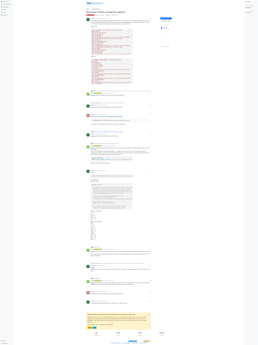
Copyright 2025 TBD (115, 343)
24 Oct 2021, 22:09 (110, 145)
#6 (150, 145)
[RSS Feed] (118, 15)
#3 (150, 105)
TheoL (92, 93)
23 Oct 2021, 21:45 (110, 93)
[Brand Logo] (95, 3)
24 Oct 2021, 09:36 (102, 105)
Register (90, 327)
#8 (150, 249)
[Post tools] (149, 87)
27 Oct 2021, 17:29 (102, 265)
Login (94, 327)
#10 (150, 280)
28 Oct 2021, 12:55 (102, 291)
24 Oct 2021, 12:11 (102, 133)
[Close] (149, 314)
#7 (150, 170)
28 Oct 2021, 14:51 (102, 301)
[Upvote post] (144, 87)
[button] (7, 341)
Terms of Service (143, 343)
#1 (150, 18)
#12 (150, 301)
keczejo (92, 18)
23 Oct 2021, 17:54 (102, 18)
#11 (150, 291)
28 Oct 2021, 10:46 (110, 280)
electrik (92, 114)
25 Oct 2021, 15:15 (102, 170)
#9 (150, 265)
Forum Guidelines (126, 343)
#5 (150, 133)
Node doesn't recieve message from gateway (111, 116)
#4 (150, 114)
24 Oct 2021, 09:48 (102, 114)
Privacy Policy (134, 343)
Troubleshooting (91, 15)
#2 (150, 93)
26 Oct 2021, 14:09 (110, 249)
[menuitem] (251, 2)
